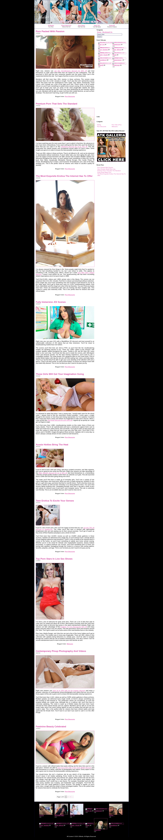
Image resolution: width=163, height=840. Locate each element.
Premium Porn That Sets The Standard (56, 103)
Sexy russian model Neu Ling (106, 169)
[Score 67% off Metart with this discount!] (81, 23)
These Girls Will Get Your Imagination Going (60, 374)
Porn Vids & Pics (116, 125)
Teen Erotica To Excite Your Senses (55, 500)
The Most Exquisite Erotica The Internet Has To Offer (64, 176)
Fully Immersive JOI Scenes (51, 302)
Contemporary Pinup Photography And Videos (61, 651)
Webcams (70, 644)
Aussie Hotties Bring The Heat (52, 444)
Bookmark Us (107, 32)
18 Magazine (51, 25)
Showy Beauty (81, 25)
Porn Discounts (70, 96)
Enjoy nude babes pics (104, 172)
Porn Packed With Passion (50, 31)
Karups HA (112, 25)
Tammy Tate (97, 25)
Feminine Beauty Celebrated (51, 726)
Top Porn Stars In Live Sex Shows (54, 558)
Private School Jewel (66, 25)
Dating (99, 125)
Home (99, 32)
